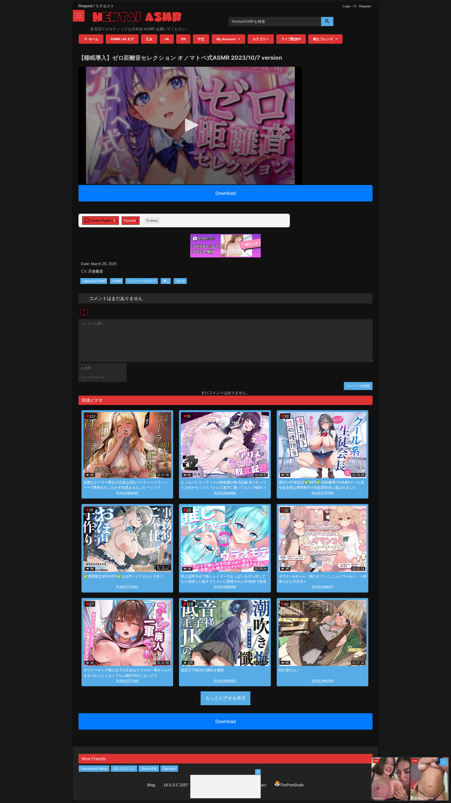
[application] (190, 125)
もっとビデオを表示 (226, 698)
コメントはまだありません (116, 298)
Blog (151, 785)
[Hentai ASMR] (137, 17)
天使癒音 (95, 271)
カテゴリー (261, 39)
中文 (201, 39)
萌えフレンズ (323, 39)
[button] (190, 125)
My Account (226, 39)
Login (347, 6)
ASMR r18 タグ (122, 39)
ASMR (117, 281)
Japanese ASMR (94, 281)
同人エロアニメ (124, 768)
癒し (166, 281)
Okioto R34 (148, 768)
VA (167, 39)
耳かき (180, 281)
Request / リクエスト (96, 6)
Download (225, 193)
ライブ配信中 (291, 39)
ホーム (93, 39)
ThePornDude (292, 785)
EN (183, 39)
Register (365, 6)
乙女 (149, 39)
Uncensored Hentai (94, 768)
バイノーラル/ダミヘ (142, 281)
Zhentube (169, 768)
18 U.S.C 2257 (175, 785)
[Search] (327, 21)
